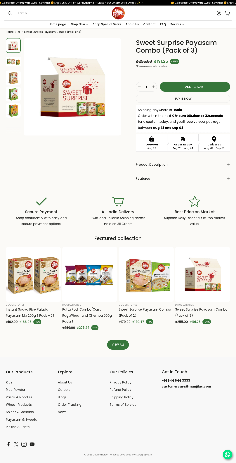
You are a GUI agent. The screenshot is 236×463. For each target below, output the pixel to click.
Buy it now (183, 98)
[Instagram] (24, 444)
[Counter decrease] (139, 86)
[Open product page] (33, 274)
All (19, 32)
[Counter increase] (153, 86)
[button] (42, 13)
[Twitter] (16, 444)
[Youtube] (32, 444)
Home (10, 32)
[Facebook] (8, 444)
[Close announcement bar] (232, 3)
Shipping (140, 66)
